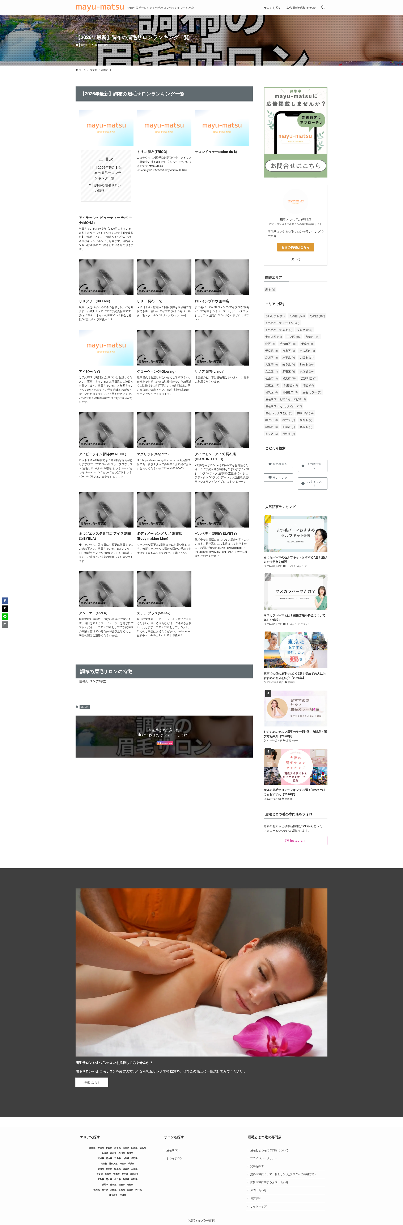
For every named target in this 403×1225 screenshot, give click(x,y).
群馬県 (117, 1158)
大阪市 (307, 357)
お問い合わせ (258, 1190)
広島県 (101, 1179)
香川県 (105, 1184)
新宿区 (289, 371)
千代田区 (288, 344)
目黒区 (271, 392)
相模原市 (290, 392)
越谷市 (306, 427)
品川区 (271, 357)
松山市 (271, 378)
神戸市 (271, 420)
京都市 (312, 337)
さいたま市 (275, 316)
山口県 (117, 1179)
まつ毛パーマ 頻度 (278, 330)
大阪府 (271, 364)
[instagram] (298, 259)
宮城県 (126, 1147)
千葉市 (307, 344)
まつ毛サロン (174, 1158)
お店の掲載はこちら (295, 247)
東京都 (307, 371)
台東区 (289, 351)
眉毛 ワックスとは (278, 413)
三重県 (134, 1168)
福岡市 (306, 420)
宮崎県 (113, 1189)
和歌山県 (134, 1173)
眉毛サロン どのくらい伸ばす (285, 399)
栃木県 (109, 1158)
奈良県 (125, 1173)
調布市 (84, 44)
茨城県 (101, 1158)
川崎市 (307, 364)
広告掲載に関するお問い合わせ (269, 1182)
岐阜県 (289, 364)
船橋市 (289, 427)
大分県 (138, 1189)
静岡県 (109, 1168)
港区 (308, 385)
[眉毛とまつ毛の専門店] (100, 7)
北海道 (92, 1147)
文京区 (271, 371)
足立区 (271, 434)
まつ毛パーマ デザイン (282, 323)
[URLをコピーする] (5, 624)
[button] (5, 600)
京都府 (116, 1173)
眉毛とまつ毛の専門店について (269, 1150)
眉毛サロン (173, 1150)
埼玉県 (289, 357)
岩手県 (117, 1147)
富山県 (113, 1152)
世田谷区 (273, 337)
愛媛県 (122, 1184)
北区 (270, 344)
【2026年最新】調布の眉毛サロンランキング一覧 (108, 172)
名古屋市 (307, 351)
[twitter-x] (293, 259)
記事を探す (257, 1166)
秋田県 (109, 1147)
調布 (270, 289)
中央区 (294, 337)
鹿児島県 (113, 1194)
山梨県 (126, 1158)
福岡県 (96, 1189)
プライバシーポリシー (263, 1158)
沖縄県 (123, 1194)
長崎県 (122, 1189)
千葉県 (271, 351)
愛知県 (101, 1168)
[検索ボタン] (322, 7)
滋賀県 (126, 1168)
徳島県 (113, 1184)
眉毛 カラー (311, 392)
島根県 (126, 1179)
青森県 (101, 1147)
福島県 (271, 427)
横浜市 (289, 378)
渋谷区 (291, 385)
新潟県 (105, 1152)
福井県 (289, 420)
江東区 (272, 385)
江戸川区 (308, 378)
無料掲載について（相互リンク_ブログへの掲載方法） (283, 1174)
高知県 (130, 1184)
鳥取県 (134, 1179)
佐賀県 (130, 1189)
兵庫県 (108, 1173)
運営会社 (255, 1198)
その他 (297, 316)
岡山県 (109, 1179)
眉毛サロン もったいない (283, 406)
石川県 (122, 1152)
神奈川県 (305, 413)
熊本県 (105, 1189)
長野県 (289, 434)
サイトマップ (258, 1206)
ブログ (304, 330)
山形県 (134, 1147)
